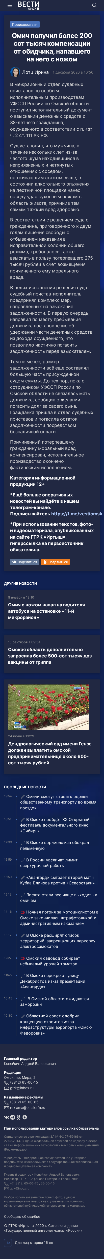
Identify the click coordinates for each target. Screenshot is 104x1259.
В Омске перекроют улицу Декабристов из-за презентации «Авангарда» (52, 981)
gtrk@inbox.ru (22, 1088)
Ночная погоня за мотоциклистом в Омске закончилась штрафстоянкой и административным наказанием (59, 917)
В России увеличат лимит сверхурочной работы (49, 862)
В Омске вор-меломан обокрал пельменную (54, 845)
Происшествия (25, 24)
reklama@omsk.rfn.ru (27, 1107)
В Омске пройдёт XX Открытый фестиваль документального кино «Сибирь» (55, 825)
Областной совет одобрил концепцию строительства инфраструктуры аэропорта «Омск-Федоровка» (56, 1024)
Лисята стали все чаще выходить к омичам (58, 897)
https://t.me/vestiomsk (76, 513)
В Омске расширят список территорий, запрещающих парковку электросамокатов (57, 941)
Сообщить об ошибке (22, 1216)
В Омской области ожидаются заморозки (54, 1001)
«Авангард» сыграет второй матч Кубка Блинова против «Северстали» (57, 880)
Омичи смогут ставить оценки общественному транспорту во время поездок (58, 802)
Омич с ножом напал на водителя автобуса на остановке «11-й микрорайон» (46, 611)
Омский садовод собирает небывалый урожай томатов (50, 961)
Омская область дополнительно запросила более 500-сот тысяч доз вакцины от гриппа (50, 656)
